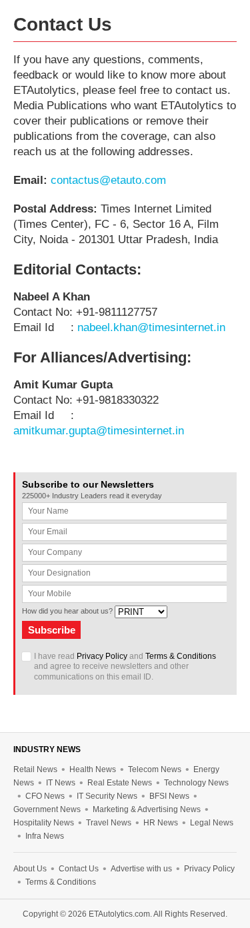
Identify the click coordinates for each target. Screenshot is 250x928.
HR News (160, 822)
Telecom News (154, 769)
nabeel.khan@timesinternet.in (151, 327)
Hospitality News (43, 822)
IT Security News (107, 796)
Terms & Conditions (180, 656)
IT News (60, 782)
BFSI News (169, 796)
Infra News (44, 836)
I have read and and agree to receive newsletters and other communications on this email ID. (125, 667)
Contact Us (79, 868)
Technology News (196, 782)
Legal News (211, 822)
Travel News (108, 822)
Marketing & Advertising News (147, 809)
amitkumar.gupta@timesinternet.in (98, 430)
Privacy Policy (102, 656)
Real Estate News (119, 782)
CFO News (45, 796)
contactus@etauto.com (108, 180)
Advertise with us (141, 868)
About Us (30, 868)
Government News (47, 809)
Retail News (35, 769)
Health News (92, 769)
